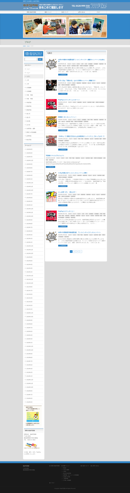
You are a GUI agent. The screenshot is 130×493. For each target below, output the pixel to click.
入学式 (64, 471)
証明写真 (91, 65)
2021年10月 (29, 283)
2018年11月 (29, 383)
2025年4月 (29, 175)
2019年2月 (29, 372)
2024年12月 (29, 182)
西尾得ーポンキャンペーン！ (67, 117)
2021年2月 (29, 305)
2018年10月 (29, 387)
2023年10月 (29, 216)
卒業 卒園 (90, 119)
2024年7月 (29, 194)
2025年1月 (29, 179)
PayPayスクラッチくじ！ (66, 211)
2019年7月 (29, 361)
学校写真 (67, 215)
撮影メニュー (66, 465)
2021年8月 (29, 287)
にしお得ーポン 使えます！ (67, 192)
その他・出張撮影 (67, 480)
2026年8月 (29, 149)
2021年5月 (29, 294)
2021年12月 (29, 275)
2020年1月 (29, 342)
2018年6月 (29, 398)
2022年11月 (29, 249)
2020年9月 (29, 320)
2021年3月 (29, 301)
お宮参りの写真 (66, 476)
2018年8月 (29, 391)
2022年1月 (29, 272)
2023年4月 (29, 235)
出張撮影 (90, 63)
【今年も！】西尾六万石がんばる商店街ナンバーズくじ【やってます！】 (81, 136)
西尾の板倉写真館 (55, 465)
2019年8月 (29, 357)
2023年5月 (29, 231)
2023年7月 (29, 227)
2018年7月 (29, 394)
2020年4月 (29, 335)
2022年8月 (29, 257)
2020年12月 (29, 313)
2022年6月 (29, 260)
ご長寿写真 (65, 478)
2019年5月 (29, 365)
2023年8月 (29, 223)
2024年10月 (29, 190)
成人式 (64, 65)
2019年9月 (29, 353)
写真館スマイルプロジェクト (55, 155)
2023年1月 (29, 242)
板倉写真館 (63, 488)
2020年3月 (29, 339)
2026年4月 (29, 156)
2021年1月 (29, 309)
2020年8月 (29, 324)
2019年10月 (29, 350)
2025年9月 (29, 164)
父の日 (98, 83)
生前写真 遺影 (75, 65)
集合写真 (51, 159)
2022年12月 (29, 246)
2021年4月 (29, 298)
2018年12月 (29, 379)
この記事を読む (63, 74)
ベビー (69, 63)
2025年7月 (29, 171)
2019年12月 (29, 346)
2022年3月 (29, 268)
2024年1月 (29, 205)
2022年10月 (29, 253)
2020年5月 (29, 331)
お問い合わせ (95, 465)
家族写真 (101, 63)
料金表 (64, 467)
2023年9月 (29, 220)
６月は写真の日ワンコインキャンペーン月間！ (73, 173)
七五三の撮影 (66, 469)
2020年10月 (29, 316)
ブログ (52, 482)
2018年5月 (29, 402)
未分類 (92, 215)
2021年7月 (29, 290)
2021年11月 (29, 279)
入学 (82, 63)
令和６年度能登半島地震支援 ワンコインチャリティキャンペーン (79, 232)
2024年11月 (29, 186)
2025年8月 (29, 168)
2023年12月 (29, 208)
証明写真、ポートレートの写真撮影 (71, 475)
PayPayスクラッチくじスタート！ (69, 100)
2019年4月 (29, 368)
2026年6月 (29, 153)
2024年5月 (29, 197)
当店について (85, 465)
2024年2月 (29, 201)
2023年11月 (29, 212)
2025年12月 (29, 160)
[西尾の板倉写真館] (43, 7)
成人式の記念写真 (67, 473)
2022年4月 (29, 264)
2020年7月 (29, 327)
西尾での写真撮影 (84, 65)
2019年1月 (29, 376)
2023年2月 (29, 238)
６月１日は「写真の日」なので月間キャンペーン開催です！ (77, 80)
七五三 (78, 63)
